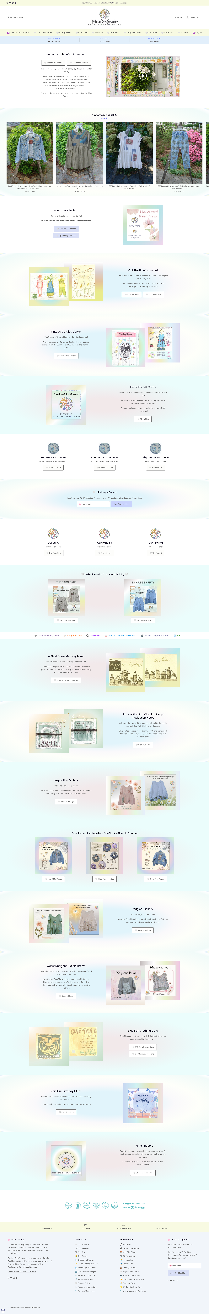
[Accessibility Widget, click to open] (3, 1311)
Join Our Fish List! (104, 667)
